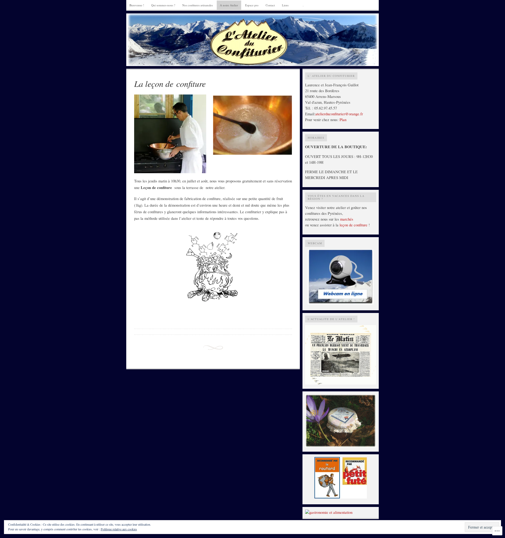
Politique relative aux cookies (119, 529)
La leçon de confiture (170, 83)
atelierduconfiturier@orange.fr (339, 113)
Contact (270, 5)
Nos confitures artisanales (197, 5)
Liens (285, 5)
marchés (346, 219)
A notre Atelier (229, 5)
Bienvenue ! (136, 5)
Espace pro (252, 5)
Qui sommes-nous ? (163, 5)
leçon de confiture (353, 224)
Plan (343, 119)
